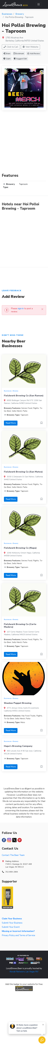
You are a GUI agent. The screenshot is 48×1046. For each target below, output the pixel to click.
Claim (8, 58)
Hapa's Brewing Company (18, 746)
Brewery (15, 391)
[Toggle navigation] (38, 4)
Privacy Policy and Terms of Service (18, 935)
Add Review (34, 53)
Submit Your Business (12, 922)
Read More (11, 423)
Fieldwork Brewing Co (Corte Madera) (20, 625)
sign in (21, 308)
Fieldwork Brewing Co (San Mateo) (23, 471)
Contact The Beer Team (13, 855)
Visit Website (31, 46)
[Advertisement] (24, 143)
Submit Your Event (11, 927)
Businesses (7, 391)
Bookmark (19, 53)
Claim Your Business (12, 918)
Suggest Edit (21, 58)
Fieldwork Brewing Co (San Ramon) (23, 395)
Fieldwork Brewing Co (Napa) (20, 547)
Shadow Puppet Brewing (17, 703)
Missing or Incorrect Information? (18, 931)
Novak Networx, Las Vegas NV (24, 971)
